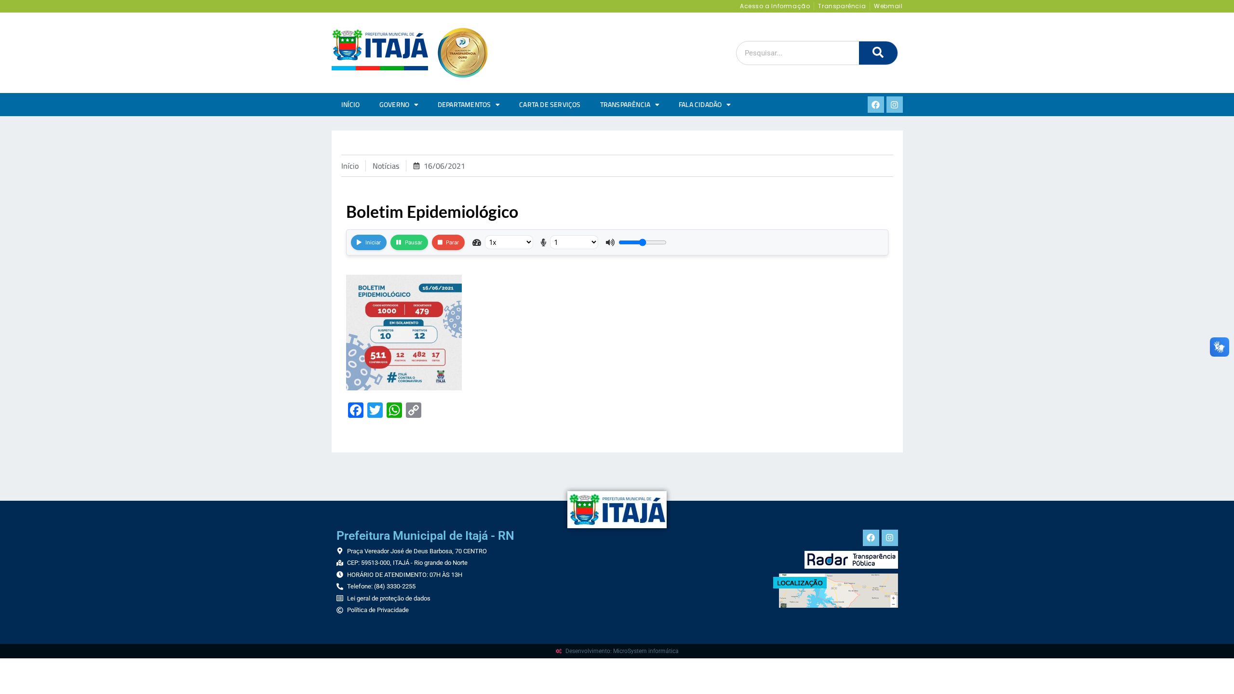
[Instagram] (894, 104)
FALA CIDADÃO (700, 104)
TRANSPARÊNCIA (625, 104)
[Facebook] (876, 104)
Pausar (413, 242)
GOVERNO (394, 104)
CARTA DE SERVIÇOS (549, 104)
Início (350, 104)
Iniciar (373, 242)
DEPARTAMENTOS (464, 104)
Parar (452, 242)
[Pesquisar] (878, 53)
